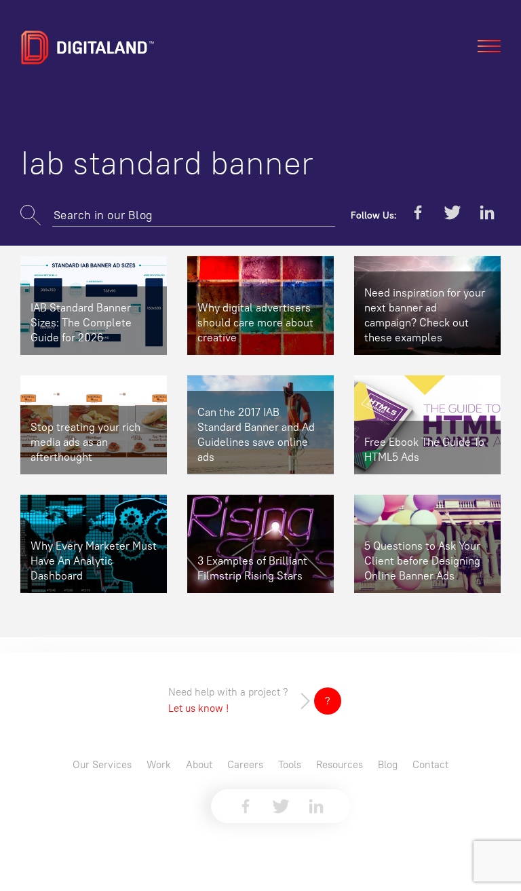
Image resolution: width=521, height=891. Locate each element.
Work (159, 764)
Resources (339, 764)
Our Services (102, 764)
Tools (289, 764)
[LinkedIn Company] (487, 215)
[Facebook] (417, 215)
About (199, 764)
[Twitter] (452, 215)
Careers (245, 764)
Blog (388, 764)
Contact (430, 764)
